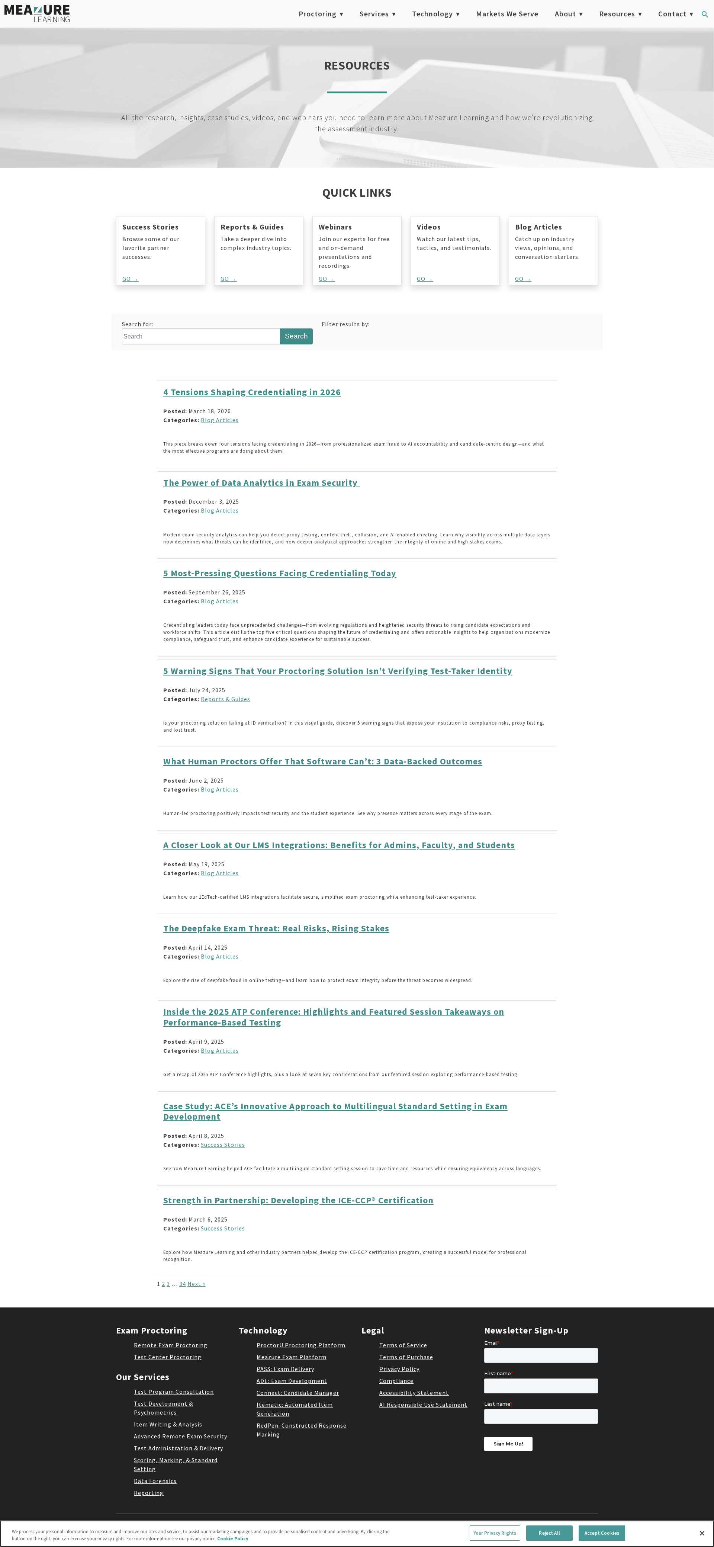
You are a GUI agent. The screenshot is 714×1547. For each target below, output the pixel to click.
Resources (617, 13)
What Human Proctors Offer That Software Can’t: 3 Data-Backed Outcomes (322, 761)
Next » (196, 1283)
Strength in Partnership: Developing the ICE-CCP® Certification (298, 1200)
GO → (130, 278)
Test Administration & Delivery (178, 1448)
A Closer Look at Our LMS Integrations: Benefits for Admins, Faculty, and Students (339, 845)
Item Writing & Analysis (168, 1424)
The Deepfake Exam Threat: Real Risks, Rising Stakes (276, 928)
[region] (357, 1534)
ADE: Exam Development (292, 1380)
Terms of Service (403, 1345)
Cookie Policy (232, 1539)
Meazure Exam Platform (292, 1357)
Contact (672, 13)
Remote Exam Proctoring (171, 1345)
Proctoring (318, 13)
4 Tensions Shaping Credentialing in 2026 (252, 392)
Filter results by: (346, 324)
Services (374, 13)
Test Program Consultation (174, 1391)
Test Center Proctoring (168, 1357)
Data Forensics (155, 1481)
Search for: (137, 324)
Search (296, 336)
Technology (432, 13)
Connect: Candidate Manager (298, 1392)
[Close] (702, 1533)
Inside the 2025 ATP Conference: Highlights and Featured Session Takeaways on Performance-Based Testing (333, 1017)
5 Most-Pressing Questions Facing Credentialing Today (279, 573)
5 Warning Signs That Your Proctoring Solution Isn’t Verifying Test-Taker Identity (337, 671)
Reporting (149, 1492)
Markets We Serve (507, 13)
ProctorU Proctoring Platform (301, 1345)
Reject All (549, 1533)
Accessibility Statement (414, 1392)
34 (182, 1283)
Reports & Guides (225, 699)
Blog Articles (220, 420)
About (565, 13)
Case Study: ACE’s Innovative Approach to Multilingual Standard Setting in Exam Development (335, 1111)
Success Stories (223, 1144)
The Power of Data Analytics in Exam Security (261, 482)
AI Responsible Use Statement (423, 1404)
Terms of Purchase (406, 1357)
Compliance (396, 1380)
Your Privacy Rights (495, 1533)
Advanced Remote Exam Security (180, 1436)
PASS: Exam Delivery (285, 1369)
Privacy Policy (399, 1369)
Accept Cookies (602, 1533)
